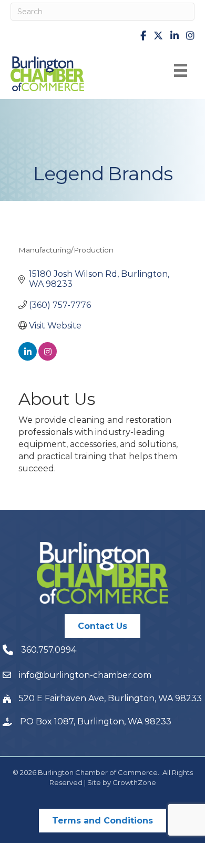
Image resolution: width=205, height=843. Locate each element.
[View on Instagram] (47, 358)
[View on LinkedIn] (27, 358)
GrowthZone (134, 782)
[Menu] (180, 70)
